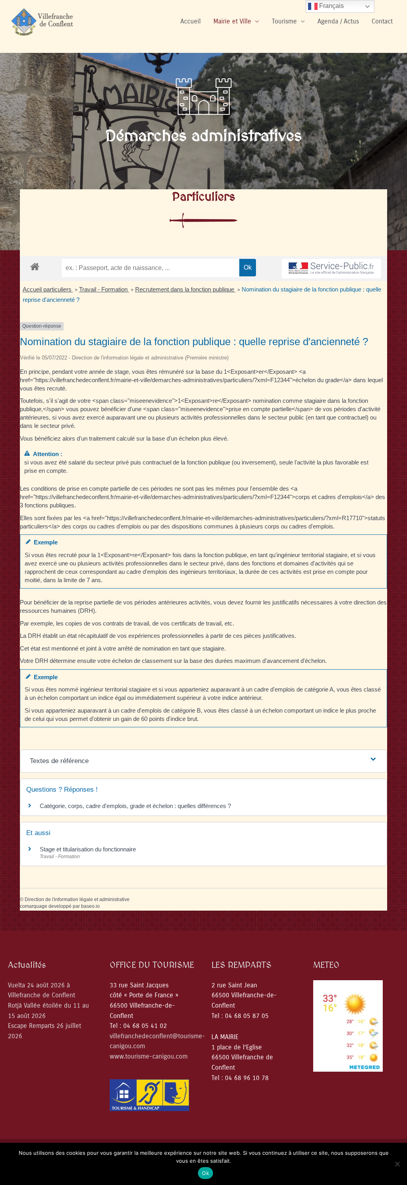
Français (331, 5)
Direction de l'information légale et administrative (77, 899)
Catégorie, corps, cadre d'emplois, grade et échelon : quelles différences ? (135, 805)
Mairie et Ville (232, 21)
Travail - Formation (104, 289)
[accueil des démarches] (35, 266)
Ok (205, 1173)
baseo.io (90, 906)
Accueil (190, 21)
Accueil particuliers (48, 289)
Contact (382, 21)
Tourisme (284, 21)
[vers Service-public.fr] (331, 268)
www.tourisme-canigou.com (149, 1056)
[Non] (397, 1164)
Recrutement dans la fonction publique (185, 289)
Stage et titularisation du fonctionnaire (88, 849)
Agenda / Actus (338, 21)
